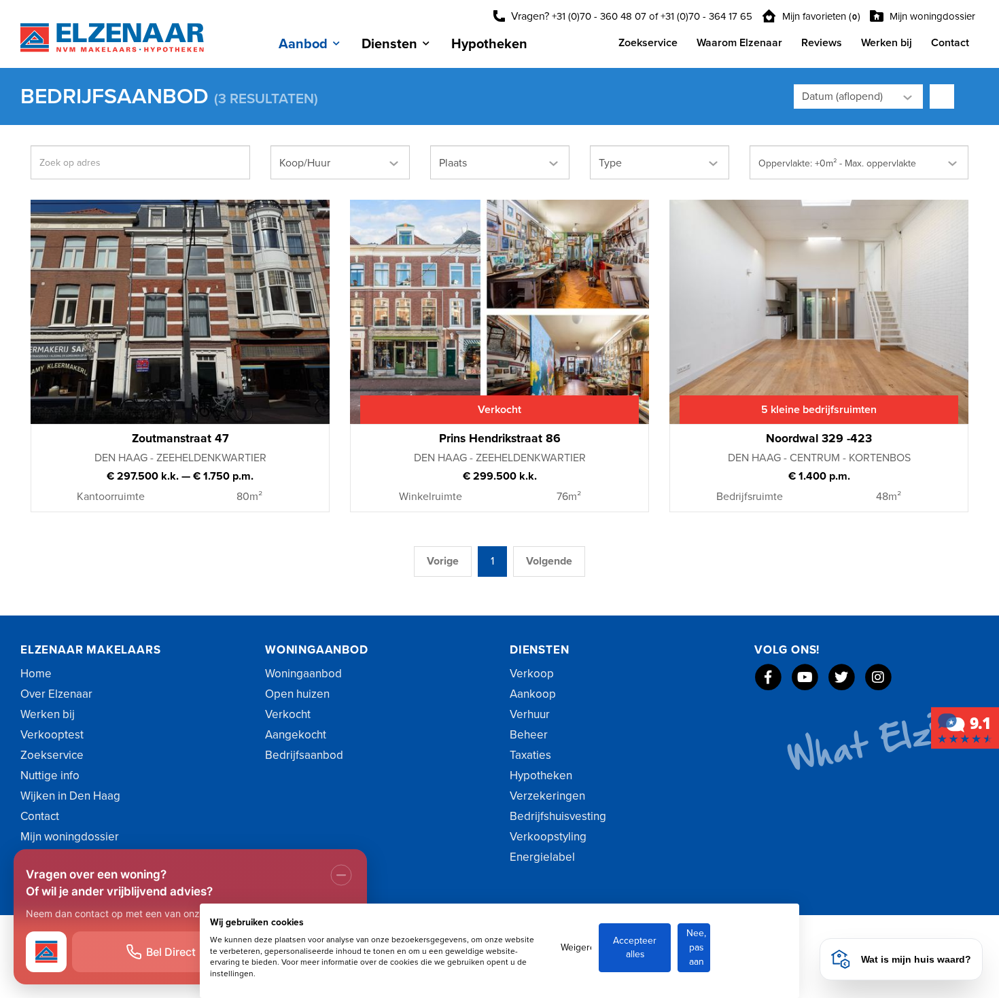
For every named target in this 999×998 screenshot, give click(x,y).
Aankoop (533, 694)
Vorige (443, 561)
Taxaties (530, 755)
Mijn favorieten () (819, 16)
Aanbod (303, 44)
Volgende (549, 561)
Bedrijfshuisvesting (558, 816)
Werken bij (886, 43)
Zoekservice (648, 43)
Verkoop (532, 673)
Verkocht (288, 714)
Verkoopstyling (548, 837)
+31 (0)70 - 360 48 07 (599, 16)
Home (36, 673)
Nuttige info (50, 775)
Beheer (529, 735)
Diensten (389, 44)
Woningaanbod (303, 673)
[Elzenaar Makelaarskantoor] (965, 727)
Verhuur (530, 714)
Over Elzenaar (56, 694)
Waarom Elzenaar (739, 43)
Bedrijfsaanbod (304, 755)
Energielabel (542, 857)
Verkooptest (52, 735)
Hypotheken (489, 44)
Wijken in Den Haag (70, 796)
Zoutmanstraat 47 (180, 438)
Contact (950, 43)
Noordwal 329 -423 (819, 438)
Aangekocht (295, 735)
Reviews (821, 43)
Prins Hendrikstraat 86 (500, 438)
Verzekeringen (547, 796)
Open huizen (297, 694)
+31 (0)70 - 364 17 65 (706, 16)
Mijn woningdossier (931, 16)
